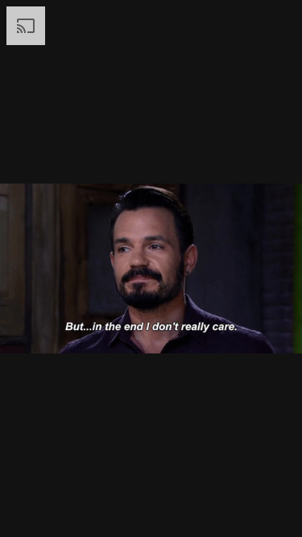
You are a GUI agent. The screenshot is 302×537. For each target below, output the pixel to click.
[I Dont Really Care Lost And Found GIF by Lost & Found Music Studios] (151, 268)
